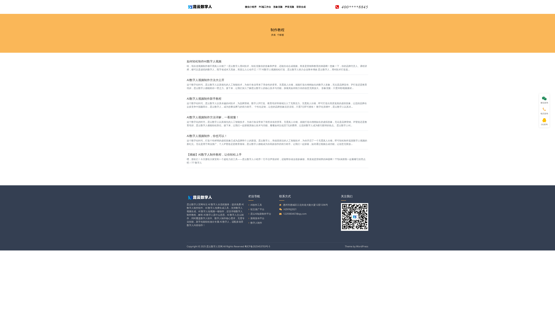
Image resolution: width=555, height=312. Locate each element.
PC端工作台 (265, 6)
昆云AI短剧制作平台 (260, 213)
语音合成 (301, 6)
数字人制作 (256, 222)
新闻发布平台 (257, 218)
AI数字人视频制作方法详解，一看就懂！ (213, 117)
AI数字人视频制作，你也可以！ (207, 136)
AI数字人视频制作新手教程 (204, 99)
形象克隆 (278, 6)
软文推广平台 (257, 209)
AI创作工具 (256, 204)
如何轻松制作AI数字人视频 (204, 61)
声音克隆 (289, 6)
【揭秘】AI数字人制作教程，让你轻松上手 (214, 154)
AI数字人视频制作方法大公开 (205, 80)
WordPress (362, 246)
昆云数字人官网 (214, 246)
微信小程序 (251, 6)
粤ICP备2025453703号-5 (257, 246)
